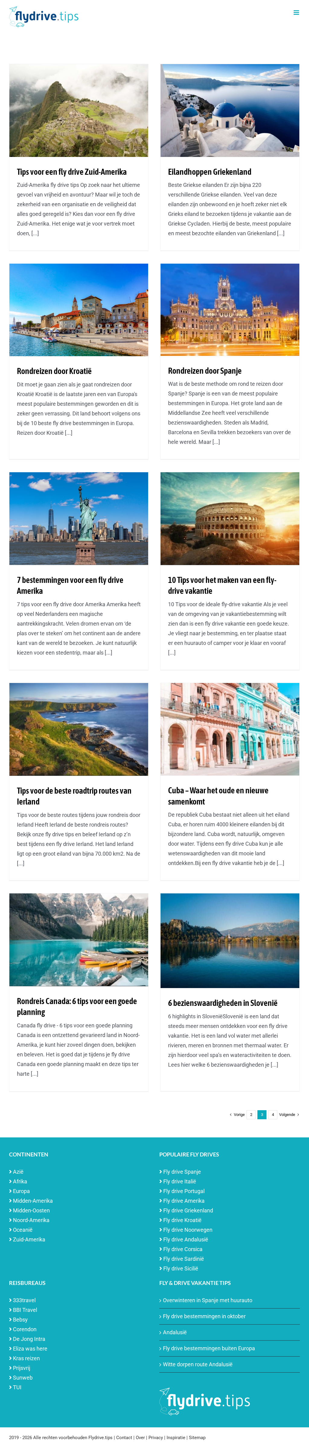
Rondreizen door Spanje (205, 371)
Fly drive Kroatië (182, 1220)
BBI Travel (25, 1310)
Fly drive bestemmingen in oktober (204, 1316)
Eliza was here (30, 1348)
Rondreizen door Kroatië (54, 371)
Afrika (20, 1181)
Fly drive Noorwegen (187, 1230)
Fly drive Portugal (184, 1191)
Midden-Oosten (31, 1210)
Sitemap (197, 1437)
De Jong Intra (29, 1339)
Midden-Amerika (33, 1201)
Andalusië (175, 1332)
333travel (24, 1300)
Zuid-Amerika (29, 1239)
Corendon (25, 1329)
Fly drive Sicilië (180, 1268)
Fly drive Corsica (182, 1249)
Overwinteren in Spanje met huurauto (207, 1300)
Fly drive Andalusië (185, 1239)
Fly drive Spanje (182, 1172)
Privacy (155, 1437)
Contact (124, 1437)
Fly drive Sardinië (183, 1259)
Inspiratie (176, 1437)
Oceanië (23, 1230)
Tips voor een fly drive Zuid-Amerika (72, 172)
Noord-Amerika (31, 1220)
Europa (21, 1191)
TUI (17, 1387)
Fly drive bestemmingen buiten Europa (209, 1348)
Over (140, 1437)
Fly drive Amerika (184, 1201)
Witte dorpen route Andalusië (198, 1364)
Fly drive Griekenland (188, 1210)
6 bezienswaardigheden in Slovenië (223, 1003)
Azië (18, 1172)
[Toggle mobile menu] (297, 12)
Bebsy (20, 1319)
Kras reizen (26, 1358)
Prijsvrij (21, 1368)
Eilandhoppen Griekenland (209, 172)
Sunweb (23, 1377)
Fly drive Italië (179, 1181)
